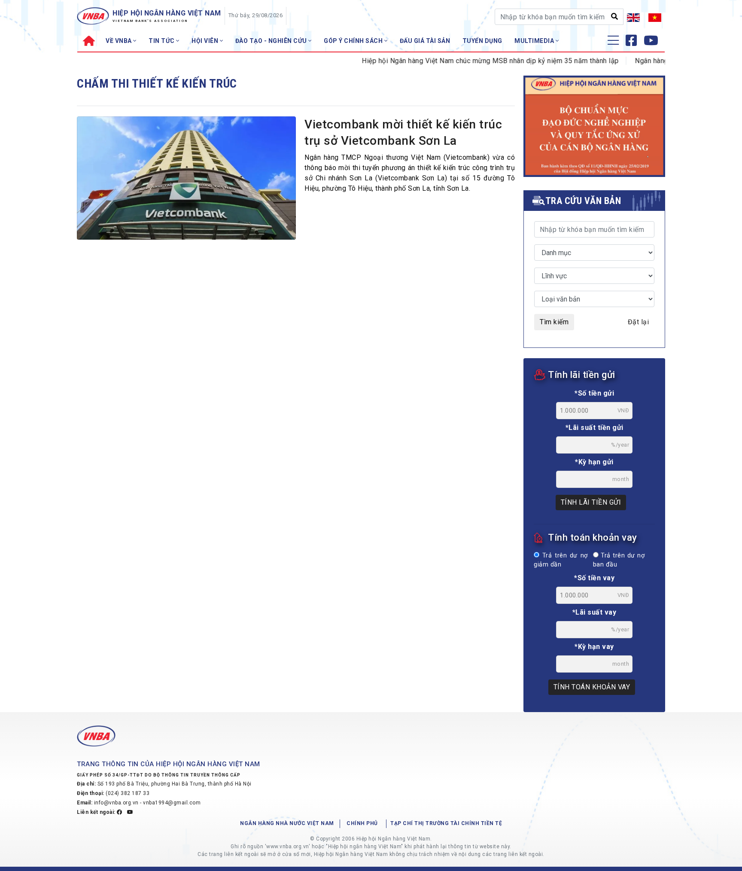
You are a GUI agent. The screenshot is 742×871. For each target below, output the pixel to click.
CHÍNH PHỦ (362, 823)
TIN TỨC (162, 40)
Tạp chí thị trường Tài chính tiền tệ (446, 823)
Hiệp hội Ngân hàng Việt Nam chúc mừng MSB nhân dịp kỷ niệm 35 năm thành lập (475, 61)
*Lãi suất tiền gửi (594, 427)
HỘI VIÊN (206, 40)
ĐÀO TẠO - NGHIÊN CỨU (272, 40)
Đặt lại (638, 322)
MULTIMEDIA (535, 40)
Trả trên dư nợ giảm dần (561, 560)
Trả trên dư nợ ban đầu (619, 560)
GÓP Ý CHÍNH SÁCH (354, 40)
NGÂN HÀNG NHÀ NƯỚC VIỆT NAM (287, 823)
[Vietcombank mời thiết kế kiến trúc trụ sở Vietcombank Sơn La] (186, 180)
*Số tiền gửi (594, 393)
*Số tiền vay (594, 578)
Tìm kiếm (554, 322)
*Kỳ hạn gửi (594, 462)
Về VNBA (119, 40)
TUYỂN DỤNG (482, 40)
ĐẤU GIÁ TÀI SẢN (425, 40)
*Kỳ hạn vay (594, 647)
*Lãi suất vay (594, 612)
